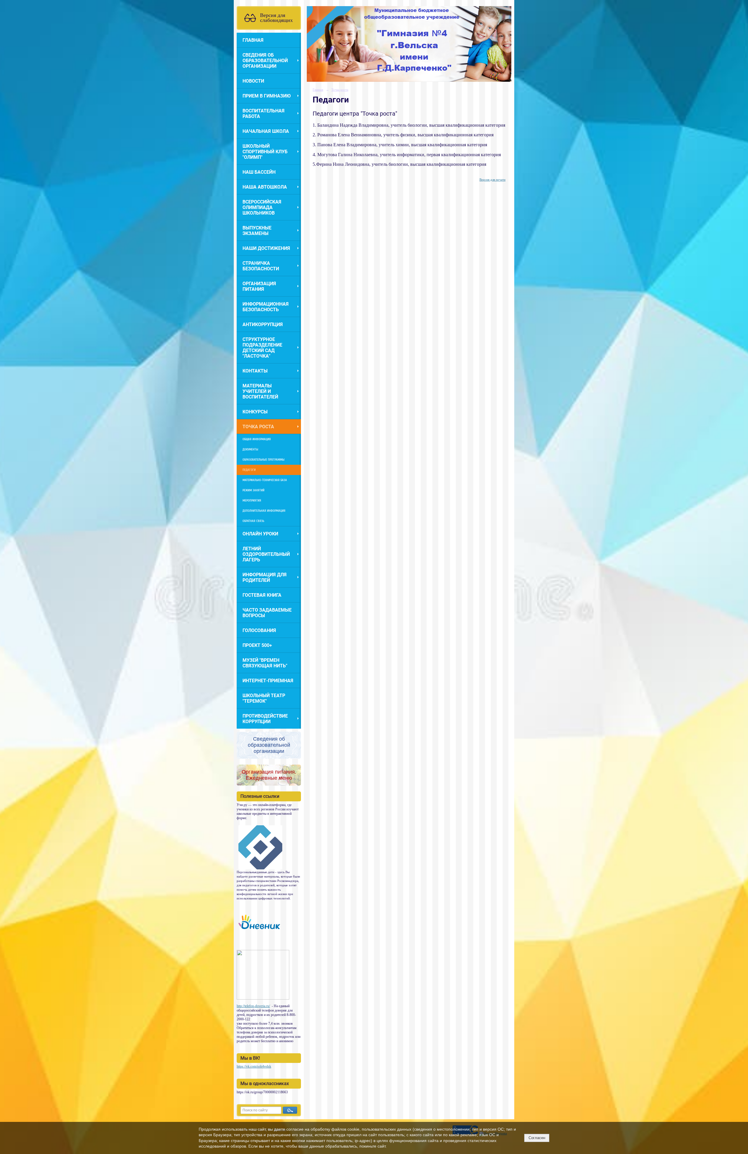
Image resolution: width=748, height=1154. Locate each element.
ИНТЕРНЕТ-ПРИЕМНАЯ (268, 680)
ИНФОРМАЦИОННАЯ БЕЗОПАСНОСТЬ (266, 306)
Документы (250, 449)
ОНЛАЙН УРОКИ (260, 534)
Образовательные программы (264, 460)
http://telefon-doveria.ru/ (253, 1006)
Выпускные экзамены (257, 230)
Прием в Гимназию (267, 96)
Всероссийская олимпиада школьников (262, 207)
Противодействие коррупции (265, 718)
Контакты (255, 371)
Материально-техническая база (265, 480)
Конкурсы (255, 412)
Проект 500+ (257, 645)
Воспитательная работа (264, 113)
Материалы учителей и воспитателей (260, 391)
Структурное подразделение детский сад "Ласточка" (262, 348)
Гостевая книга (262, 595)
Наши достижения (266, 248)
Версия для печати (492, 179)
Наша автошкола (265, 187)
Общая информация (257, 439)
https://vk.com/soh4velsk (254, 1066)
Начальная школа (266, 131)
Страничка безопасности (261, 265)
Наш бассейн (259, 172)
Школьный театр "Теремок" (264, 698)
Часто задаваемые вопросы (267, 612)
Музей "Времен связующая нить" (265, 663)
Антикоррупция (263, 324)
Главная (253, 40)
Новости (253, 81)
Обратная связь (253, 521)
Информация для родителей (265, 577)
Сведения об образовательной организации (265, 60)
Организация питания (259, 286)
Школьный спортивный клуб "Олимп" (265, 151)
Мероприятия (252, 500)
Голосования (259, 630)
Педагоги (249, 470)
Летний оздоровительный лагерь (266, 554)
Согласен (537, 1138)
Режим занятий (253, 490)
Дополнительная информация (264, 511)
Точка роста (258, 426)
